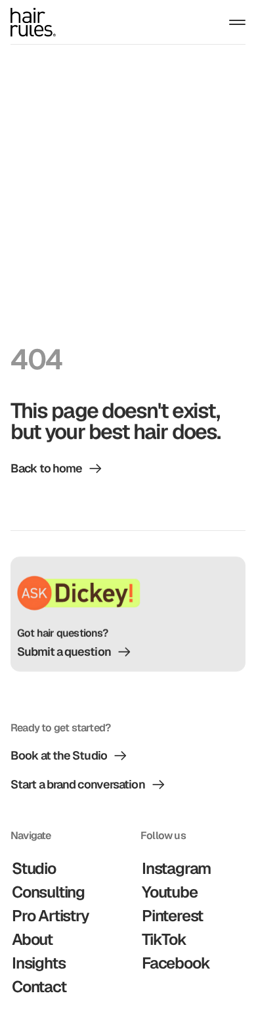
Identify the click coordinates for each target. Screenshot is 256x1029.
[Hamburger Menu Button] (237, 22)
